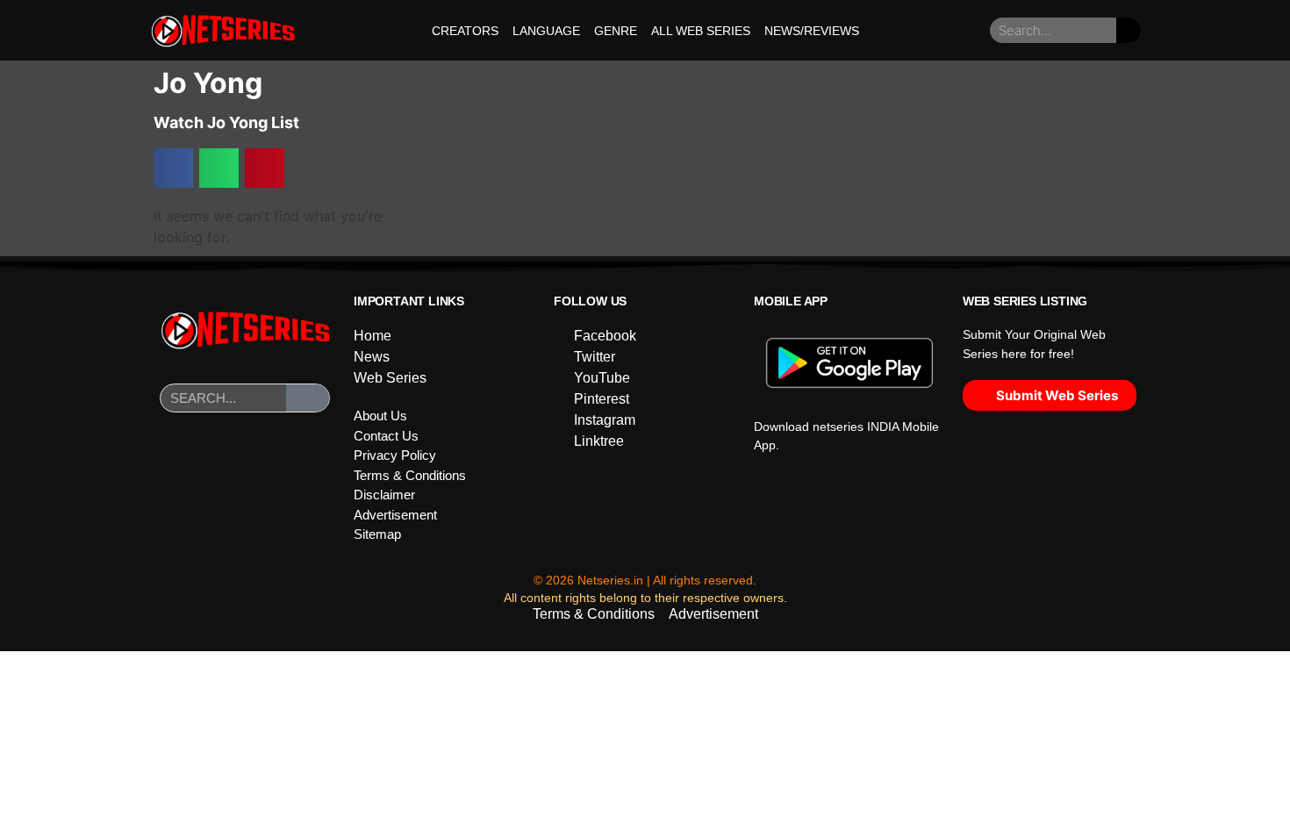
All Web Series (700, 31)
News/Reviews (811, 31)
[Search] (1129, 30)
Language (546, 31)
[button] (173, 168)
